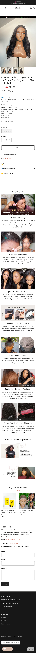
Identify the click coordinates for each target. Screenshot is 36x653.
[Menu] (2, 8)
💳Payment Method (7, 173)
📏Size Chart (5, 164)
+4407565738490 (13, 543)
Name (3, 551)
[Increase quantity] (9, 140)
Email (3, 559)
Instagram (3, 636)
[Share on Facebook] (7, 158)
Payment (3, 620)
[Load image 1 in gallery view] (18, 42)
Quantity (3, 136)
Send (5, 584)
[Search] (6, 8)
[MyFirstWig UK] (18, 7)
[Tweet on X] (5, 158)
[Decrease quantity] (3, 140)
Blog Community (18, 636)
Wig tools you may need (18, 487)
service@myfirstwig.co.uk (12, 539)
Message (4, 568)
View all (18, 490)
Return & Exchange (6, 624)
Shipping (3, 617)
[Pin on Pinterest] (9, 158)
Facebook (10, 636)
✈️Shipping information (8, 168)
